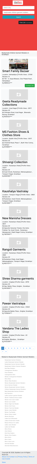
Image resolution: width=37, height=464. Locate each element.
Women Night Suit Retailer (12, 404)
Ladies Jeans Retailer (10, 424)
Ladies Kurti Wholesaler (11, 418)
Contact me (30, 85)
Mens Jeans (8, 439)
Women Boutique (9, 416)
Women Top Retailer (10, 412)
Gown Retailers (9, 372)
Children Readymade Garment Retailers (15, 389)
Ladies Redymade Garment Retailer (14, 362)
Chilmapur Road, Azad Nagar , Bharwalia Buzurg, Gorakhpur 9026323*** (17, 108)
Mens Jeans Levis (9, 441)
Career (8, 459)
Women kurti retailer (10, 401)
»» (6, 351)
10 (30, 348)
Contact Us (13, 457)
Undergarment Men (10, 374)
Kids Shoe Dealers (9, 433)
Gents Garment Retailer (11, 385)
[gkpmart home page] (18, 2)
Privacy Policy (22, 457)
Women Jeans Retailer (11, 410)
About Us (5, 457)
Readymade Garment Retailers (13, 360)
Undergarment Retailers (11, 370)
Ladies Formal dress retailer (12, 420)
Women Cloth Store (10, 406)
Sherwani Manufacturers (11, 445)
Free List (26, 22)
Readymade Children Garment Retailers (15, 366)
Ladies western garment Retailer (13, 395)
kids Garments (8, 393)
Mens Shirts (8, 437)
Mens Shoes (8, 429)
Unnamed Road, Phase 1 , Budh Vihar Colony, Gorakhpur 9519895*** (17, 139)
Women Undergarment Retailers (13, 376)
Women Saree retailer (10, 414)
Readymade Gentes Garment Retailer (15, 364)
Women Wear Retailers (11, 381)
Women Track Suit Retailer (12, 408)
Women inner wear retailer (12, 399)
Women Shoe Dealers (10, 435)
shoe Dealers (8, 431)
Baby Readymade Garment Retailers (14, 391)
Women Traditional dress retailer (13, 397)
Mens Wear (8, 378)
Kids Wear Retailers (10, 368)
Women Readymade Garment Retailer (15, 387)
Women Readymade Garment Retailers (15, 383)
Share (4, 462)
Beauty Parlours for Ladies (12, 422)
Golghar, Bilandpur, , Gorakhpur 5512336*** (15, 334)
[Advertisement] (18, 38)
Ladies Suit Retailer (10, 427)
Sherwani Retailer (9, 443)
